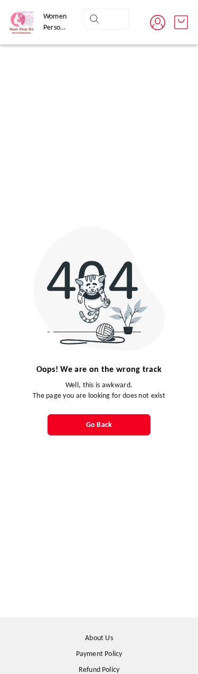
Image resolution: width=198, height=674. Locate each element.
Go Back (99, 425)
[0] (181, 22)
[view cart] (181, 22)
